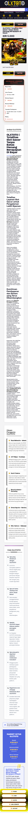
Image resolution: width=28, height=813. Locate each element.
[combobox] (12, 9)
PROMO (15, 791)
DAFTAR (20, 24)
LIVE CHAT (15, 808)
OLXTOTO (9, 155)
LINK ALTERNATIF (15, 803)
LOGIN (8, 24)
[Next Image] (25, 51)
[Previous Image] (3, 51)
